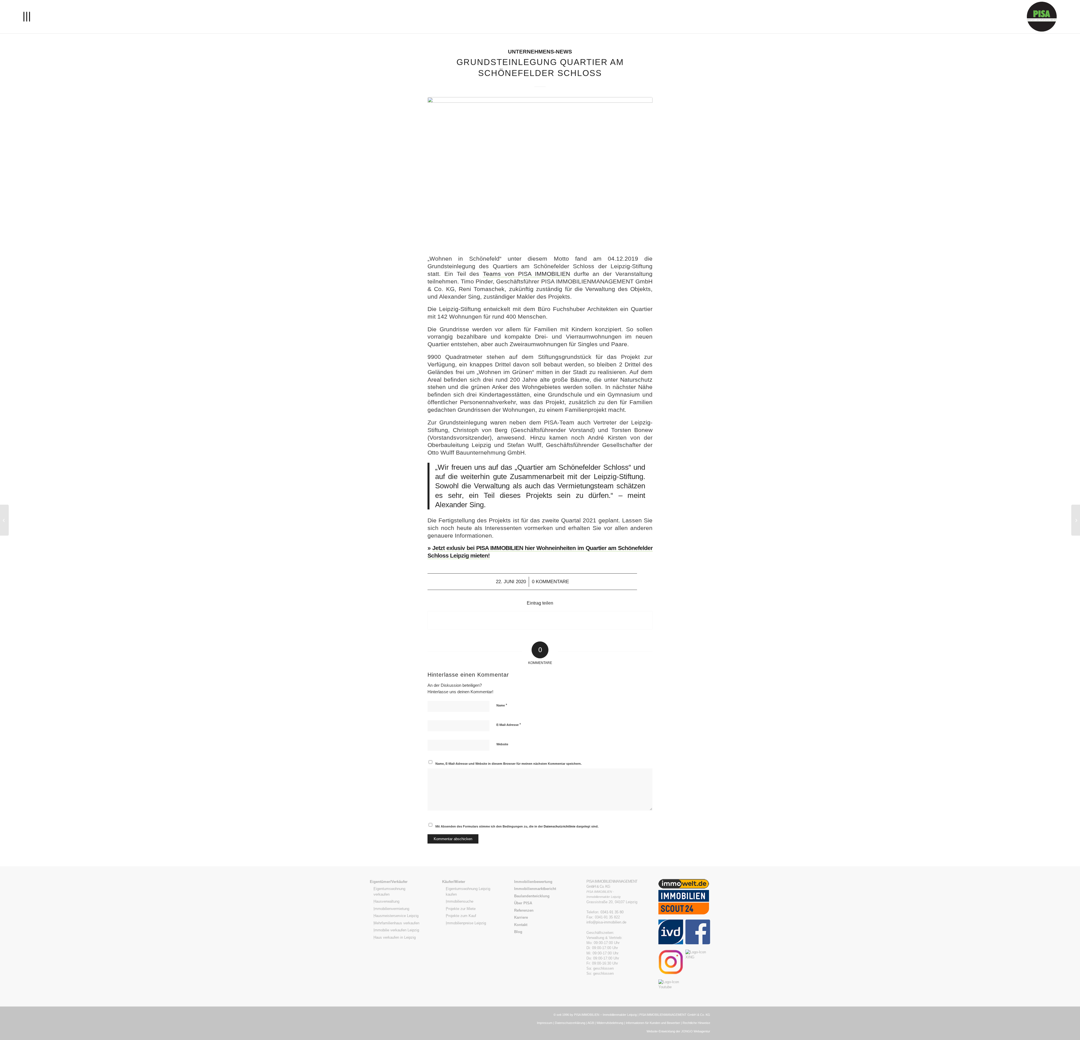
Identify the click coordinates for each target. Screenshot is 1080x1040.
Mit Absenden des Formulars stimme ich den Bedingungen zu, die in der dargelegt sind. (516, 826)
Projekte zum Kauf (461, 916)
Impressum (544, 1023)
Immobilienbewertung (533, 882)
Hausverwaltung (386, 901)
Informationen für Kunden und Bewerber (653, 1023)
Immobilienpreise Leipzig (466, 923)
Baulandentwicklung (532, 896)
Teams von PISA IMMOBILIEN (526, 273)
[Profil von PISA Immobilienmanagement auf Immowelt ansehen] (683, 887)
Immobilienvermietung (391, 909)
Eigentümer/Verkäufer (389, 882)
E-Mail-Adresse (508, 725)
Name (501, 705)
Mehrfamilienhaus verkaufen (396, 923)
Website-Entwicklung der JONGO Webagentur (678, 1031)
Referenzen (524, 910)
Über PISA (523, 903)
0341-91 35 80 (612, 912)
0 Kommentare (550, 581)
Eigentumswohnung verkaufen (389, 891)
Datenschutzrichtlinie (560, 826)
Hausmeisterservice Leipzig (396, 916)
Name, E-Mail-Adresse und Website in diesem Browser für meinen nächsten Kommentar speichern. (508, 763)
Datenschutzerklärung (570, 1023)
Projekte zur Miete (461, 909)
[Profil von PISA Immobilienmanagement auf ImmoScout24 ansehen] (683, 917)
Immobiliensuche (459, 901)
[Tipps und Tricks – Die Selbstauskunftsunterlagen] (1075, 520)
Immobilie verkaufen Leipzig (396, 930)
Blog (518, 932)
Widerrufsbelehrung (610, 1023)
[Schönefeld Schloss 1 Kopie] (540, 172)
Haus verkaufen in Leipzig (395, 937)
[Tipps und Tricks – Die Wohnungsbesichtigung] (4, 520)
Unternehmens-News (540, 52)
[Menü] (26, 16)
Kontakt (520, 925)
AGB (591, 1023)
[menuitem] (26, 16)
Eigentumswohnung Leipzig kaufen (468, 891)
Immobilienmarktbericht (535, 889)
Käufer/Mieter (453, 882)
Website (502, 744)
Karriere (521, 917)
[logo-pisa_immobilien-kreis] (1041, 16)
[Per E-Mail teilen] (540, 620)
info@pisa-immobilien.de (606, 922)
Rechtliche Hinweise (696, 1023)
